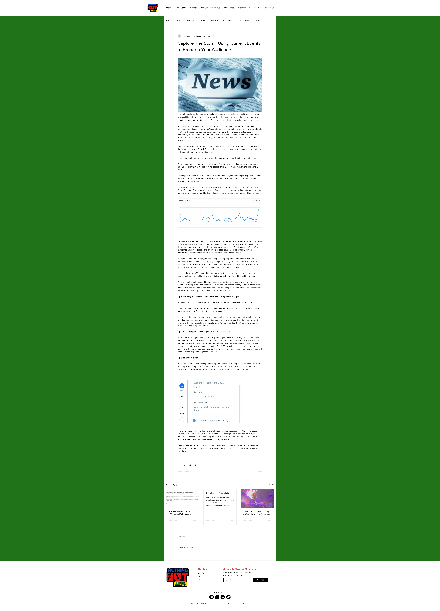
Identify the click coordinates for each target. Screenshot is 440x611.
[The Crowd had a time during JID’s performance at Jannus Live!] (257, 498)
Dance (258, 20)
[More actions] (261, 36)
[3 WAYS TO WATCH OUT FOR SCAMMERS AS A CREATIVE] (182, 498)
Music (179, 20)
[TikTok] (228, 597)
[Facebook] (217, 597)
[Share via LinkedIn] (190, 465)
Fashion (248, 20)
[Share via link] (195, 465)
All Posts (169, 20)
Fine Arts (202, 20)
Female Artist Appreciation (218, 493)
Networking (214, 20)
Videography (227, 20)
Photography (190, 20)
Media (238, 20)
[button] (271, 20)
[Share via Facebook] (179, 465)
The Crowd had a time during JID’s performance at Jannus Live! (256, 512)
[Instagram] (211, 597)
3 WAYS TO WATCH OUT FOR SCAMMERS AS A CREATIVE (180, 512)
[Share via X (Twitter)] (184, 465)
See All (271, 485)
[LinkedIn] (222, 597)
